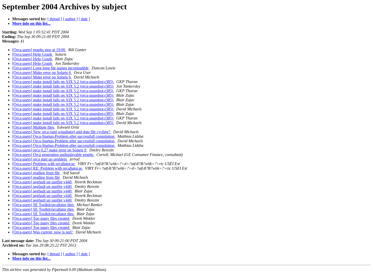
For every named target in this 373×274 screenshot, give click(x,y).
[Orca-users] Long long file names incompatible (51, 68)
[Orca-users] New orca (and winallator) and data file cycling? (61, 132)
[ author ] (70, 19)
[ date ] (84, 19)
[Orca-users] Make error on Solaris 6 (42, 72)
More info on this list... (31, 23)
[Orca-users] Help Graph (32, 54)
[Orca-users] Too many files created (41, 218)
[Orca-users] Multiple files (33, 127)
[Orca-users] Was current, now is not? (43, 232)
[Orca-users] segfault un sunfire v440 (42, 182)
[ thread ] (54, 19)
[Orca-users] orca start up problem (40, 159)
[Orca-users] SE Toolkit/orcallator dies (43, 205)
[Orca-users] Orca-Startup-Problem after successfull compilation (63, 136)
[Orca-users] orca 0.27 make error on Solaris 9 (49, 150)
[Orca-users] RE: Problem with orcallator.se (47, 168)
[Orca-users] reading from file (36, 173)
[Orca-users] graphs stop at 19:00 (39, 50)
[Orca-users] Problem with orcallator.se (44, 164)
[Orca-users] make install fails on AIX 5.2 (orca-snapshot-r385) (63, 82)
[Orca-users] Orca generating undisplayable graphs (53, 154)
